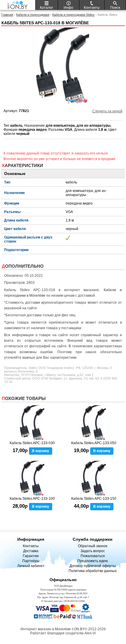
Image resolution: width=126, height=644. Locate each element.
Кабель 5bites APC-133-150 (93, 498)
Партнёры (31, 561)
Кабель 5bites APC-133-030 (32, 443)
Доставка (30, 551)
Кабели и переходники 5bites (73, 14)
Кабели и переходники (32, 14)
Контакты (31, 546)
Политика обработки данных (93, 571)
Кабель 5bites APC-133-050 (93, 443)
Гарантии (31, 556)
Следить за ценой (107, 111)
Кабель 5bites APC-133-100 (32, 498)
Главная (7, 14)
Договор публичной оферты (92, 566)
